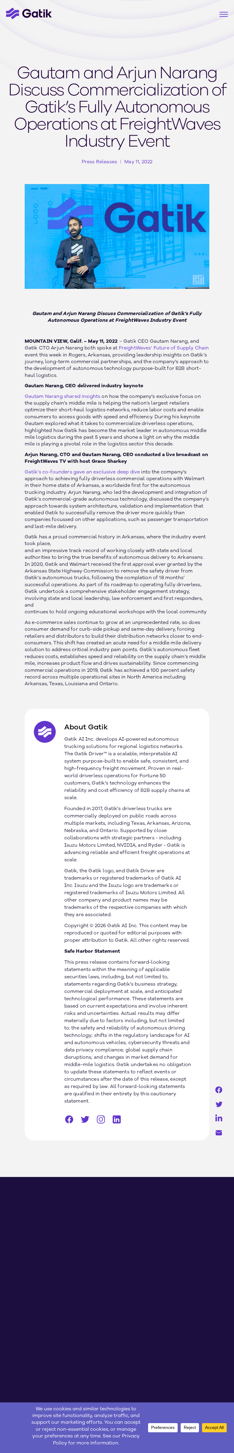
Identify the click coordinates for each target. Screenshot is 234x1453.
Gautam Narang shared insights (63, 396)
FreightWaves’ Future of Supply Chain (164, 348)
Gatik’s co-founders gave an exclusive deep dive (82, 472)
